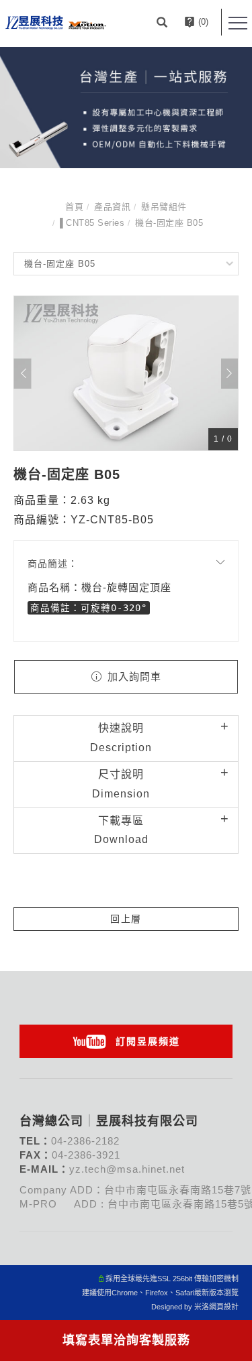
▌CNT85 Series (92, 223)
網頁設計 (224, 1307)
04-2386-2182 (85, 1141)
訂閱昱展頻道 (148, 1041)
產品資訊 (112, 207)
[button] (163, 22)
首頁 (74, 207)
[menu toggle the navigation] (237, 23)
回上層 (126, 918)
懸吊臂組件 (164, 207)
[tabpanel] (126, 107)
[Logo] (55, 21)
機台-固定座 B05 (169, 223)
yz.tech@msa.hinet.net (127, 1169)
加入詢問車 (132, 676)
